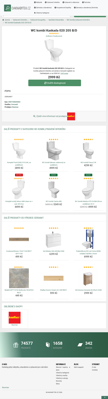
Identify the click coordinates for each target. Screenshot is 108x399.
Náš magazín (79, 367)
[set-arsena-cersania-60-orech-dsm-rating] (88, 267)
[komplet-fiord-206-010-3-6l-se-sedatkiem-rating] (19, 139)
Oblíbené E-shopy (13, 306)
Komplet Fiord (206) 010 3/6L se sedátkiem (19, 163)
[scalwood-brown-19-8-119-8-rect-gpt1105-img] (19, 239)
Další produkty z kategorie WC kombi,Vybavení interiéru (34, 129)
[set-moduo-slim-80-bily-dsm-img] (53, 239)
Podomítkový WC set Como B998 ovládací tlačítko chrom (88, 252)
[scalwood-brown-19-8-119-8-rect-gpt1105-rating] (19, 228)
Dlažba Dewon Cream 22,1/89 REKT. (53, 290)
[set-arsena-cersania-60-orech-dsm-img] (88, 278)
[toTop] (104, 397)
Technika (87, 2)
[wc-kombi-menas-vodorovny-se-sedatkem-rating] (53, 139)
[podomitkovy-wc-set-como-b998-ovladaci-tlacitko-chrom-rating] (88, 228)
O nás (94, 367)
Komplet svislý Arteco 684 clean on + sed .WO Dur (19, 202)
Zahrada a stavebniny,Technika (87, 8)
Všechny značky (61, 375)
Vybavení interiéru (53, 2)
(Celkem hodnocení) (54, 36)
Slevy (58, 384)
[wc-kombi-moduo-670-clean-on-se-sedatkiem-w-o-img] (88, 189)
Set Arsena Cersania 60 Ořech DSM (88, 290)
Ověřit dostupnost (56, 83)
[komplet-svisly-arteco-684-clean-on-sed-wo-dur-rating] (19, 178)
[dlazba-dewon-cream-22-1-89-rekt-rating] (53, 267)
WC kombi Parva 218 (88, 162)
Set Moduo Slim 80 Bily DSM (53, 251)
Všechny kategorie (42, 13)
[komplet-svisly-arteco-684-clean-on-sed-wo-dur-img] (19, 189)
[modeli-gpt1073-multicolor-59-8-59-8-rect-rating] (19, 267)
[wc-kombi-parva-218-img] (88, 151)
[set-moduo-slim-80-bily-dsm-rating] (53, 228)
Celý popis (64, 73)
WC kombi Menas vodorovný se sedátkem (53, 163)
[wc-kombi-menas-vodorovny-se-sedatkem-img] (53, 151)
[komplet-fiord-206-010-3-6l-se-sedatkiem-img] (19, 151)
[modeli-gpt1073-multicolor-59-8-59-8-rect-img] (19, 278)
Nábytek (39, 2)
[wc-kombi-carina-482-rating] (53, 178)
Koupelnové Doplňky (64, 8)
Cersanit (14, 104)
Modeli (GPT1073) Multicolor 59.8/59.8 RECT (19, 291)
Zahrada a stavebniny (44, 8)
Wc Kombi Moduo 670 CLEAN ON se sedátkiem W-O (88, 202)
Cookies (95, 370)
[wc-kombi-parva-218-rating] (88, 139)
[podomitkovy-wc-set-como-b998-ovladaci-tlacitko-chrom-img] (88, 239)
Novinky (59, 381)
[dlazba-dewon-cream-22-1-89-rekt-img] (53, 278)
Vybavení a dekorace (71, 2)
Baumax (15, 107)
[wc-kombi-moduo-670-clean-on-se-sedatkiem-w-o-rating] (88, 178)
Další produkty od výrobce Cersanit (24, 217)
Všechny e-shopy (62, 378)
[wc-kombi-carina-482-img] (53, 189)
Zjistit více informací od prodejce (51, 116)
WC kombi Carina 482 (54, 201)
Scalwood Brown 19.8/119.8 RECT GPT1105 (19, 252)
